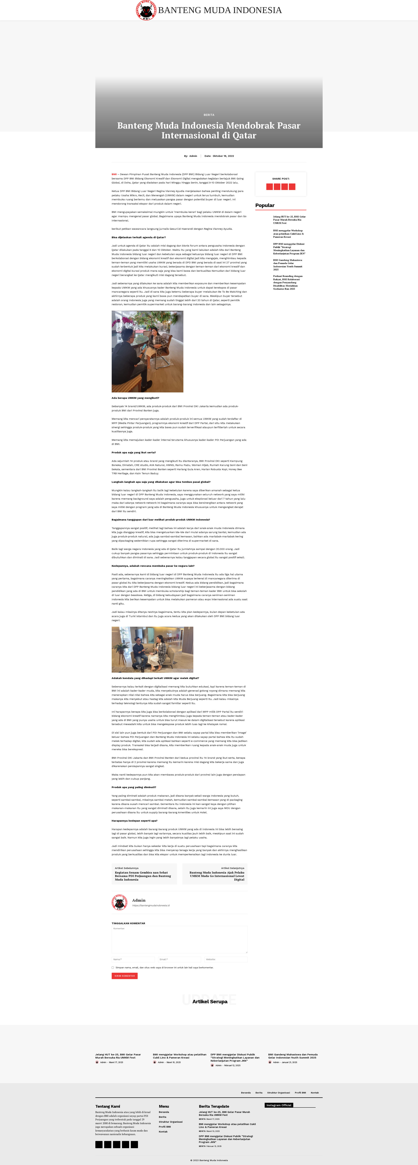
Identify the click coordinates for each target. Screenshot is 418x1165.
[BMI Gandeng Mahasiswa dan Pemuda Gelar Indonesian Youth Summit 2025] (263, 263)
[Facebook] (269, 186)
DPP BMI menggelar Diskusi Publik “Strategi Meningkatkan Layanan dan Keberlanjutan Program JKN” (289, 248)
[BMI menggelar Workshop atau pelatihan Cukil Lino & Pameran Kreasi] (263, 233)
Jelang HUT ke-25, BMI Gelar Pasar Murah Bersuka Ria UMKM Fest (289, 219)
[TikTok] (116, 1144)
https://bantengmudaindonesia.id (150, 905)
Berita (209, 115)
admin (193, 156)
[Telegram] (292, 186)
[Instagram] (107, 1144)
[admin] (119, 902)
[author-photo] (97, 1062)
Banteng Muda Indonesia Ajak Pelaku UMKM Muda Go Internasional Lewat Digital (217, 875)
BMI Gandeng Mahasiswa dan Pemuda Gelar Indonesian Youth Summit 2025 (287, 264)
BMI (115, 174)
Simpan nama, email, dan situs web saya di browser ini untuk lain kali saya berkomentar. (164, 967)
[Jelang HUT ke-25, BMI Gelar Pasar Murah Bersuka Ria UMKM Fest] (263, 219)
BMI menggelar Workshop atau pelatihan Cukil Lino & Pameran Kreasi (288, 233)
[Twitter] (277, 186)
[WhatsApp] (284, 186)
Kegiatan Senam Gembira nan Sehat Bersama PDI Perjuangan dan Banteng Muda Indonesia (143, 875)
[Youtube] (134, 1144)
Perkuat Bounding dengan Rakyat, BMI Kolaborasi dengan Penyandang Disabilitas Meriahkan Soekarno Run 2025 (288, 282)
